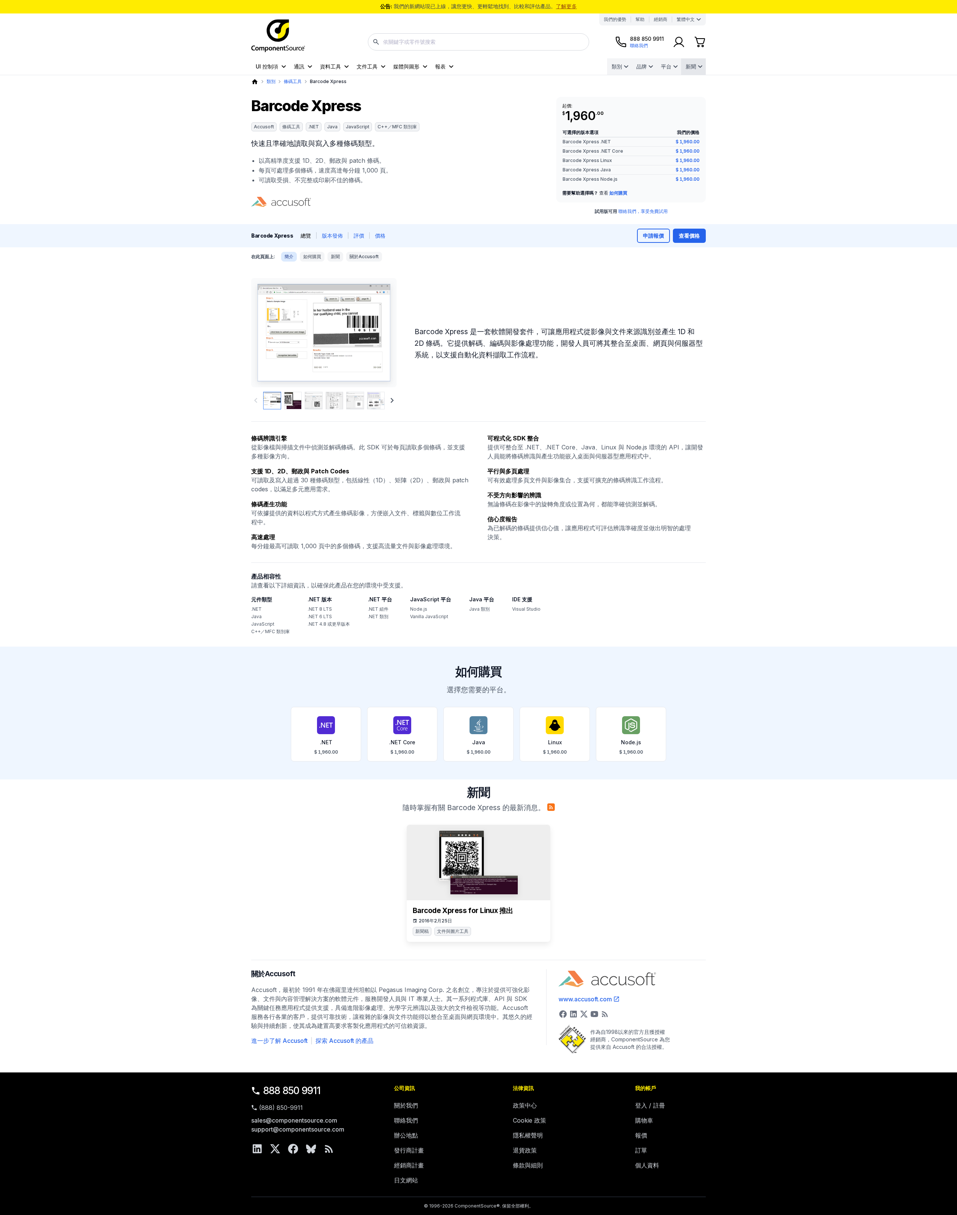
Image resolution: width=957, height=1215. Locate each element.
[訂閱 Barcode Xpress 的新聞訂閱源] (551, 807)
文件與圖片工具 (452, 931)
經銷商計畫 (409, 1165)
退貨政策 (525, 1150)
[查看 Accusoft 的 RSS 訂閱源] (604, 1014)
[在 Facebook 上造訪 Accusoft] (562, 1014)
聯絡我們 (406, 1120)
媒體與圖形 (406, 66)
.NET (313, 126)
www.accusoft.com (585, 999)
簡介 (288, 256)
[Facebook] (293, 1149)
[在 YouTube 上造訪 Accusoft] (594, 1014)
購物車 (644, 1120)
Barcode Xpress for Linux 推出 (463, 910)
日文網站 (406, 1180)
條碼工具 (293, 81)
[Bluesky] (311, 1149)
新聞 (691, 66)
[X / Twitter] (275, 1149)
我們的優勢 (615, 19)
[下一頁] (392, 400)
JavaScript (357, 126)
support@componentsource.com (297, 1129)
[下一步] (378, 332)
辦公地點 (406, 1135)
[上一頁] (269, 332)
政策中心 (525, 1105)
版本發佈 (332, 235)
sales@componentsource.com (294, 1120)
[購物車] (700, 42)
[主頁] (254, 81)
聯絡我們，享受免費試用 (643, 211)
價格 (380, 235)
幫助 (640, 19)
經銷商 (660, 19)
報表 (440, 66)
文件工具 (367, 66)
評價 (359, 235)
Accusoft (264, 126)
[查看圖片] (272, 401)
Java (332, 126)
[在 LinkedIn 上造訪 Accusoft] (573, 1014)
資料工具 (330, 66)
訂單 (641, 1150)
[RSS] (329, 1149)
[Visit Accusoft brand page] (281, 202)
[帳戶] (679, 42)
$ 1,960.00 (687, 141)
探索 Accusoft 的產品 (344, 1040)
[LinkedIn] (257, 1149)
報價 (641, 1135)
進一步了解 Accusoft (279, 1040)
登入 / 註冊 (650, 1105)
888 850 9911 (292, 1090)
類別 (617, 66)
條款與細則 (528, 1165)
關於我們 (406, 1105)
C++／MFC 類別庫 (397, 126)
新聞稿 (422, 931)
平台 (666, 66)
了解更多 (566, 6)
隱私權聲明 (528, 1135)
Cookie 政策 (529, 1120)
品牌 (641, 66)
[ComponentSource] (278, 35)
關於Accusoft (364, 256)
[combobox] (478, 42)
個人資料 (647, 1165)
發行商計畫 (409, 1150)
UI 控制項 (267, 66)
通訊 (299, 66)
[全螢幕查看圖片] (324, 332)
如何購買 (618, 193)
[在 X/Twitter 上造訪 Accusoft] (583, 1014)
